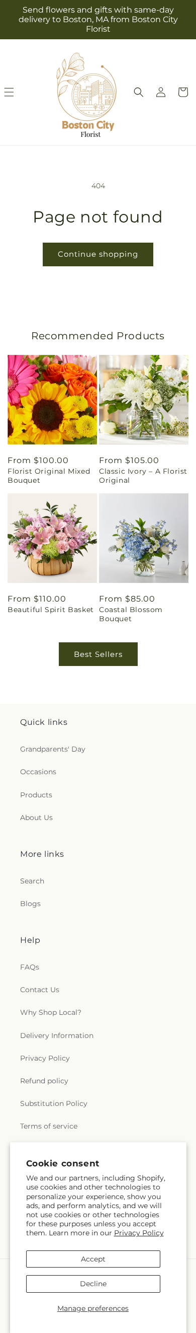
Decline (93, 1283)
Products (36, 794)
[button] (139, 92)
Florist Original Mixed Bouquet (49, 476)
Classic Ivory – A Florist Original (143, 476)
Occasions (38, 771)
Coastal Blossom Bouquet (131, 614)
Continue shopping (98, 254)
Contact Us (39, 989)
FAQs (29, 967)
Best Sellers (98, 654)
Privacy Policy (139, 1232)
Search (32, 880)
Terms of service (48, 1126)
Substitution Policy (53, 1103)
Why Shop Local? (50, 1012)
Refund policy (44, 1080)
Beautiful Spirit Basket (51, 609)
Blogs (30, 903)
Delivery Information (56, 1035)
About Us (36, 817)
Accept (93, 1259)
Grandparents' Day (52, 749)
